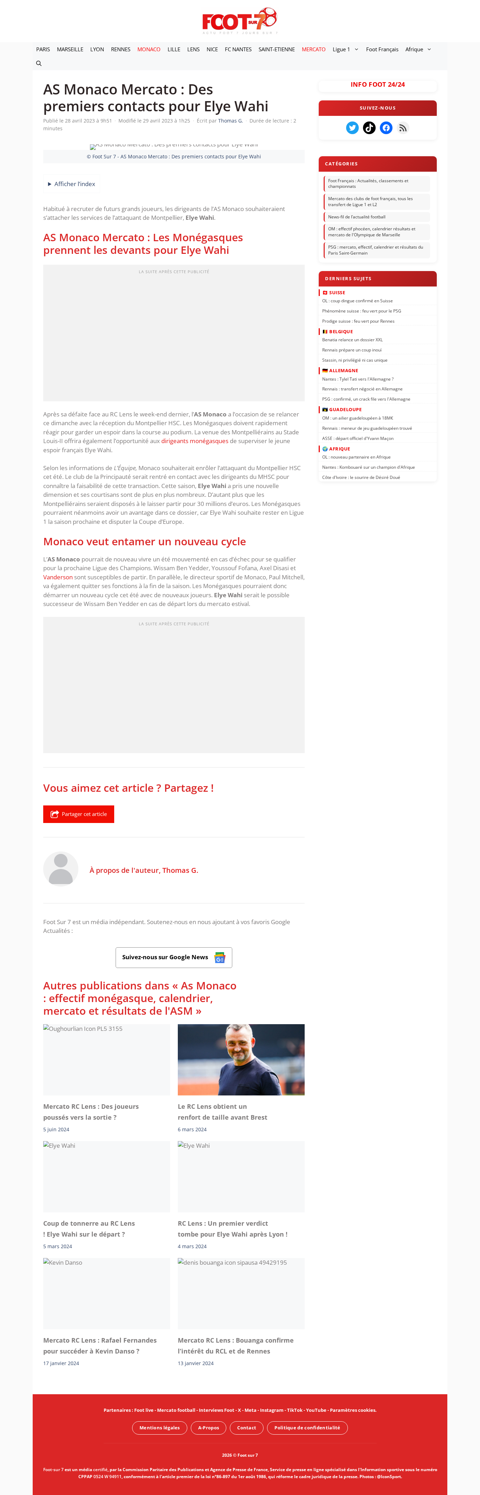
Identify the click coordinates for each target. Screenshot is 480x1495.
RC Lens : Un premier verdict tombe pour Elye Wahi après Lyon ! (232, 1228)
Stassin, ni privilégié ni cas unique (355, 360)
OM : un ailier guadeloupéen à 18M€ (357, 418)
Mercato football (176, 1410)
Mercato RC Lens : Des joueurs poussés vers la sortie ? (91, 1111)
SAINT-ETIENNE (277, 49)
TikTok (295, 1410)
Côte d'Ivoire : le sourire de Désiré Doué (361, 477)
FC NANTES (238, 49)
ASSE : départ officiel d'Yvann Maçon (358, 438)
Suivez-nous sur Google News (165, 957)
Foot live (144, 1410)
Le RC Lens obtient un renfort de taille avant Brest (222, 1111)
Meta (251, 1410)
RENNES (120, 49)
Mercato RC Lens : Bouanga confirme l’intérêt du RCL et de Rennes (236, 1345)
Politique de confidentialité (307, 1427)
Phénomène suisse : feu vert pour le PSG (361, 311)
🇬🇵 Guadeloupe (342, 409)
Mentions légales (160, 1427)
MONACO (149, 49)
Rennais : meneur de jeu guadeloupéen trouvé (367, 427)
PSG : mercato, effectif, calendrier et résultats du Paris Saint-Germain (375, 250)
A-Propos (208, 1427)
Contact (246, 1427)
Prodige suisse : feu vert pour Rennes (358, 320)
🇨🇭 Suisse (333, 292)
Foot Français (382, 49)
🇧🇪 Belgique (337, 331)
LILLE (174, 49)
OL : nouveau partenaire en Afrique (356, 457)
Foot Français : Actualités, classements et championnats (368, 184)
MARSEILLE (70, 49)
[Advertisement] (174, 335)
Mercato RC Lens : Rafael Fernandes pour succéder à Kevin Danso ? (100, 1345)
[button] (39, 63)
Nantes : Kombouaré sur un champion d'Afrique (368, 467)
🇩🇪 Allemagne (340, 370)
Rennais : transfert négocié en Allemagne (362, 388)
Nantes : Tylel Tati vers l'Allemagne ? (358, 378)
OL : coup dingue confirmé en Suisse (357, 300)
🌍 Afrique (336, 448)
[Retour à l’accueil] (240, 21)
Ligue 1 (341, 49)
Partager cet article (84, 813)
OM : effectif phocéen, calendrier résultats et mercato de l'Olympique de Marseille (371, 232)
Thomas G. (180, 870)
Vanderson (58, 577)
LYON (97, 49)
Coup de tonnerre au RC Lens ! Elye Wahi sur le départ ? (89, 1228)
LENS (193, 49)
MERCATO (314, 49)
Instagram (272, 1410)
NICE (212, 49)
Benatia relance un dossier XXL (352, 339)
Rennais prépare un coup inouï (352, 350)
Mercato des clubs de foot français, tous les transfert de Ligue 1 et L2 (370, 202)
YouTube (316, 1410)
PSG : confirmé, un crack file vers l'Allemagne (366, 399)
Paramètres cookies (352, 1410)
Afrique (414, 49)
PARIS (43, 49)
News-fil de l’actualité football (356, 217)
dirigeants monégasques (194, 441)
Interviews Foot (216, 1410)
